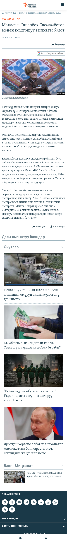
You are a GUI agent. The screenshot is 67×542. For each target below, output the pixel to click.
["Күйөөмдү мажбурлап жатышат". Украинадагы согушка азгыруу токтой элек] (33, 370)
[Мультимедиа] (20, 538)
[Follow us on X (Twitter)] (12, 502)
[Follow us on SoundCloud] (41, 502)
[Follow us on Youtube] (19, 502)
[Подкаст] (12, 509)
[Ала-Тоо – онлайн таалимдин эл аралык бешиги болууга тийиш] (14, 477)
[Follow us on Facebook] (5, 502)
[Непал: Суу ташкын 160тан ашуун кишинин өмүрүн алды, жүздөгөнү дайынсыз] (33, 269)
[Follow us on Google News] (34, 502)
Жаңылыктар (11, 19)
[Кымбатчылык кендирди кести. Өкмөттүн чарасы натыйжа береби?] (33, 322)
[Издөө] (46, 538)
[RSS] (5, 509)
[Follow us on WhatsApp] (55, 502)
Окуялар (11, 247)
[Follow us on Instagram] (48, 502)
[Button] (58, 45)
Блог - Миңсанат (18, 466)
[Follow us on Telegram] (26, 502)
